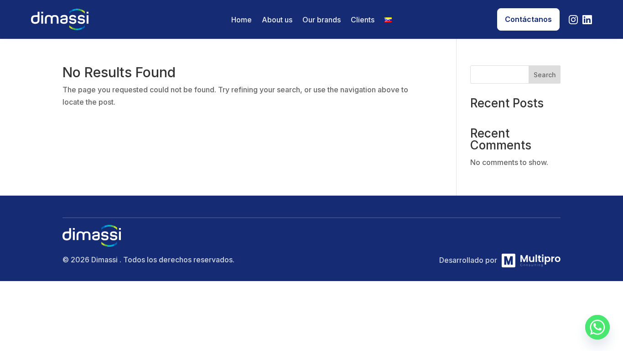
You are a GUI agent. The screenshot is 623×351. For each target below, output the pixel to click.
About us (277, 20)
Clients (362, 20)
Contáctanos (528, 19)
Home (241, 20)
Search (545, 75)
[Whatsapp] (597, 327)
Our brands (321, 20)
